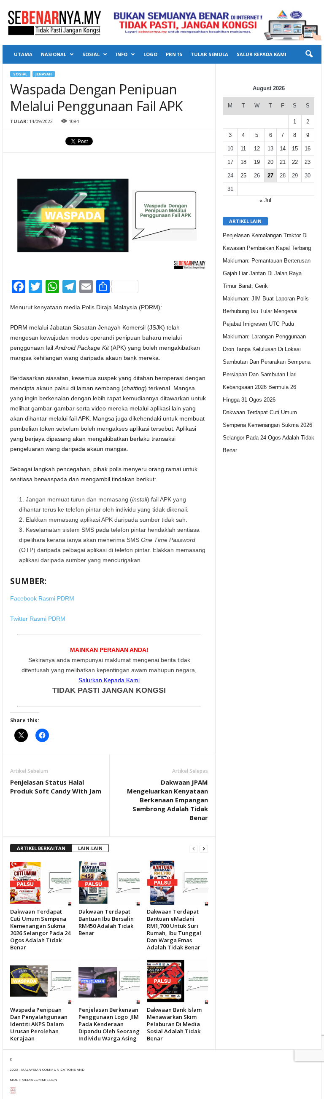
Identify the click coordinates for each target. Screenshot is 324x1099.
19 (257, 162)
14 (283, 148)
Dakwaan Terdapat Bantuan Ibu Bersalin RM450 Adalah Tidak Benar (106, 922)
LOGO (150, 54)
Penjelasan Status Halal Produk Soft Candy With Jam (55, 786)
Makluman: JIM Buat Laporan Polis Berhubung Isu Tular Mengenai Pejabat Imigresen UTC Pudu (266, 311)
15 (295, 148)
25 (243, 175)
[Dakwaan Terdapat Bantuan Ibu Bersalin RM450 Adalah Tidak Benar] (109, 882)
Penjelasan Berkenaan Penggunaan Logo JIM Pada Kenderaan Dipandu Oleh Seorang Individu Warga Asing (109, 1024)
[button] (309, 54)
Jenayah (43, 74)
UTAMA (23, 54)
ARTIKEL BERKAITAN (41, 848)
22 (295, 162)
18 (243, 162)
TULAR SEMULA (209, 54)
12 (257, 148)
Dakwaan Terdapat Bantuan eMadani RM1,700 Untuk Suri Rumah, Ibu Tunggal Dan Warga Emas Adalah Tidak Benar (174, 929)
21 (283, 162)
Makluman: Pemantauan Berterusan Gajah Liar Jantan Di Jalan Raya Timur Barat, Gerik (266, 273)
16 (307, 148)
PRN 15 (174, 54)
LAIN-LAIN (90, 848)
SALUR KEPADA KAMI (261, 54)
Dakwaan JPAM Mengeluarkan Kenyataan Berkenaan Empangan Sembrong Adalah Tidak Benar (167, 800)
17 (230, 162)
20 (270, 162)
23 (307, 162)
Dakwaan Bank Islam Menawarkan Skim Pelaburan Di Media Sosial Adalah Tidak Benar (174, 1024)
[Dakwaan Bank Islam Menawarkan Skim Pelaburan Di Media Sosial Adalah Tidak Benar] (177, 981)
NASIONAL (53, 54)
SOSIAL (91, 54)
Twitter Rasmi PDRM (37, 618)
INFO (121, 54)
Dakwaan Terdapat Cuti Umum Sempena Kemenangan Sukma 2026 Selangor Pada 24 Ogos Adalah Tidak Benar (40, 929)
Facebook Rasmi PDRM (42, 598)
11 (243, 148)
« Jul (265, 200)
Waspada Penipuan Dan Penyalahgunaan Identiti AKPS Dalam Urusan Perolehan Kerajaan (39, 1024)
